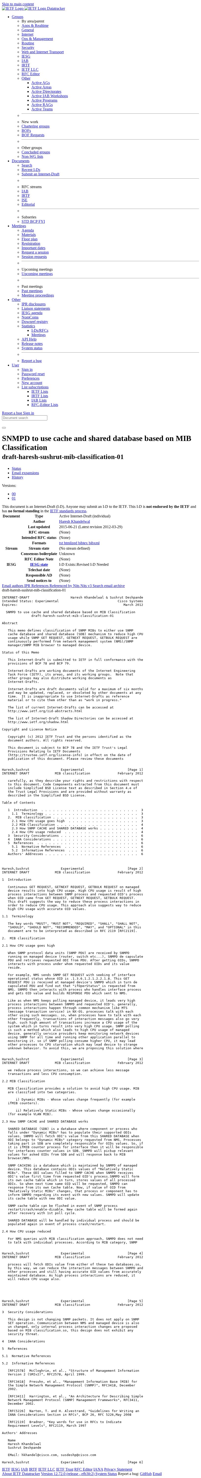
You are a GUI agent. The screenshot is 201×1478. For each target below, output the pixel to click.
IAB (25, 61)
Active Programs (44, 100)
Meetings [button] (19, 226)
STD (26, 221)
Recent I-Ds (31, 170)
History (17, 477)
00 (14, 494)
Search (27, 165)
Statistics (28, 326)
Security (28, 47)
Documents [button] (20, 161)
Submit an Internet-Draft (40, 174)
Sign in (27, 369)
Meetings (38, 335)
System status (32, 348)
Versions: (9, 485)
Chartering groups (36, 126)
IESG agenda (32, 313)
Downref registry (35, 322)
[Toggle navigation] (4, 427)
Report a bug (32, 361)
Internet (27, 34)
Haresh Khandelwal (74, 521)
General (28, 30)
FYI (41, 221)
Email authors (13, 586)
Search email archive (109, 586)
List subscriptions (35, 387)
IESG (26, 56)
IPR (27, 586)
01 (14, 498)
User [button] (15, 365)
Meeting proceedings (38, 295)
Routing (28, 43)
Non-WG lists (32, 156)
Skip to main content (18, 4)
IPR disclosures (34, 304)
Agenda (28, 230)
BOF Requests (33, 135)
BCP (34, 221)
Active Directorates (46, 91)
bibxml (94, 543)
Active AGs (40, 83)
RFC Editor (31, 74)
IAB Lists (39, 400)
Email (157, 1474)
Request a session (35, 252)
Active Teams (42, 109)
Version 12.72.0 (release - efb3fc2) (68, 1474)
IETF (6, 1469)
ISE (24, 200)
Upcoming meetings (37, 274)
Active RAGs (42, 105)
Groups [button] (17, 17)
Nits (76, 586)
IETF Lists (39, 391)
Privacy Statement (118, 1469)
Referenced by (61, 586)
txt (61, 543)
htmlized (71, 543)
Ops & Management (37, 39)
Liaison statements (36, 308)
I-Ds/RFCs (39, 330)
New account (32, 383)
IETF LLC (30, 69)
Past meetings (32, 291)
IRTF (26, 65)
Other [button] (16, 300)
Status (16, 468)
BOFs (26, 131)
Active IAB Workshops (49, 96)
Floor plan (30, 239)
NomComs (30, 317)
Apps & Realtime (35, 25)
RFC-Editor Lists (44, 405)
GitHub (146, 1474)
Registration (31, 243)
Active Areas (41, 87)
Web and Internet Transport (43, 52)
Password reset (33, 374)
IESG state (39, 564)
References (40, 586)
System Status (106, 1474)
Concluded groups (36, 152)
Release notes (32, 344)
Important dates (33, 248)
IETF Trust (64, 1469)
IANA (98, 1469)
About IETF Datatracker (21, 1474)
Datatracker (55, 8)
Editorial (28, 204)
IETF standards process (68, 511)
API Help (29, 339)
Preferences (30, 378)
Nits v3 (86, 586)
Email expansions (25, 473)
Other (26, 78)
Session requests (34, 257)
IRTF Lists (39, 396)
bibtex (83, 543)
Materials (29, 235)
